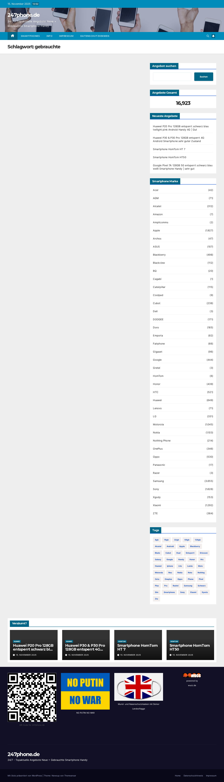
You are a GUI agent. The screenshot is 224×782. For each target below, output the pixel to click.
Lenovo (157, 408)
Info (49, 36)
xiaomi (193, 592)
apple (182, 546)
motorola (159, 572)
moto (200, 566)
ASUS (156, 246)
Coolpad (158, 295)
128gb (198, 540)
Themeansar (70, 775)
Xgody (157, 497)
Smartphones (30, 36)
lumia (190, 566)
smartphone (169, 592)
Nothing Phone (162, 440)
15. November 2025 (26, 655)
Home (178, 775)
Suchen (204, 76)
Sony (156, 489)
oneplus (168, 579)
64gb (187, 540)
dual (178, 553)
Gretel (156, 367)
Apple (156, 230)
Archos (157, 238)
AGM (156, 198)
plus (157, 586)
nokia (179, 572)
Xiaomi (157, 505)
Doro (156, 327)
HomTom (158, 375)
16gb (166, 540)
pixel (201, 579)
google (170, 559)
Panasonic (159, 464)
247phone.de (23, 15)
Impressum (66, 36)
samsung (188, 586)
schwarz (202, 586)
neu (170, 572)
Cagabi (157, 278)
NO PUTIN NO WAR (85, 713)
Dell (155, 311)
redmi (175, 586)
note (190, 572)
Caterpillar (159, 287)
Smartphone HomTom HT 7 (169, 149)
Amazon (158, 214)
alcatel (158, 546)
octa (157, 579)
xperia (205, 592)
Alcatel (157, 206)
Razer (156, 472)
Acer (155, 190)
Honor (156, 384)
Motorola (158, 424)
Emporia (158, 335)
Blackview (159, 262)
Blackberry (159, 254)
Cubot (156, 303)
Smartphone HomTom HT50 (169, 157)
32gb (176, 540)
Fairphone (159, 343)
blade (157, 553)
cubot (168, 553)
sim (156, 592)
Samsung (158, 480)
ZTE (155, 513)
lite (180, 566)
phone (190, 579)
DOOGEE (158, 319)
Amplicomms (160, 222)
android (170, 546)
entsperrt (190, 553)
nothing (201, 572)
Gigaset (157, 351)
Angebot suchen (164, 66)
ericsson (204, 553)
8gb (157, 540)
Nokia (156, 432)
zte (156, 599)
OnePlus (157, 448)
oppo (180, 579)
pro (165, 586)
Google (157, 359)
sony (182, 592)
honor (192, 559)
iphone (170, 566)
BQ (154, 270)
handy (181, 559)
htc (202, 559)
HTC (155, 392)
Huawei (157, 400)
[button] (208, 36)
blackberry (195, 546)
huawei (158, 566)
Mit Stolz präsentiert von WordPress (25, 775)
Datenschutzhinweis (95, 36)
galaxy (158, 559)
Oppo (156, 456)
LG (154, 416)
